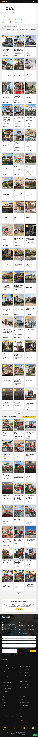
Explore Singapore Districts (23, 705)
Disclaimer (14, 734)
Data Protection (23, 734)
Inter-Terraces (32, 3)
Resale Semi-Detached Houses (7, 686)
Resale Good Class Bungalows (7, 689)
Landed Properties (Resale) (6, 668)
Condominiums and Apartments (7, 670)
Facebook (21, 715)
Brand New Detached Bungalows (24, 674)
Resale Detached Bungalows (6, 688)
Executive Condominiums (23, 684)
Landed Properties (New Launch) (7, 667)
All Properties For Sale (5, 665)
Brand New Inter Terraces (23, 668)
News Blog (3, 699)
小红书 (20, 716)
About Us (3, 710)
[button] (4, 32)
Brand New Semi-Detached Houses (25, 671)
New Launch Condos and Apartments (25, 682)
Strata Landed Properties (23, 687)
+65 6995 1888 (4, 659)
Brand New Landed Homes (12, 3)
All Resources (4, 696)
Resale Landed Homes (20, 3)
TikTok (20, 710)
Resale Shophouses (5, 691)
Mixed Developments (22, 685)
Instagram (21, 713)
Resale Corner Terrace (5, 685)
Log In (20, 721)
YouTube (20, 712)
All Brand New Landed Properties (24, 666)
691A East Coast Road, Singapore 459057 (9, 660)
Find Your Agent (19, 609)
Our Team (3, 712)
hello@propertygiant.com (6, 657)
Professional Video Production (24, 702)
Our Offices (4, 713)
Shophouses (27, 3)
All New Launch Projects (23, 681)
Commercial (4, 673)
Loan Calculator (4, 702)
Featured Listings (4, 3)
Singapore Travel (5, 705)
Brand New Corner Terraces (24, 669)
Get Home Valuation (22, 699)
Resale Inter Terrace (5, 683)
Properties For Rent (5, 676)
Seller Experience (22, 696)
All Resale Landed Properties (6, 682)
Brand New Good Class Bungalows (25, 675)
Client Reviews (4, 715)
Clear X (15, 31)
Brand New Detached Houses (24, 672)
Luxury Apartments (5, 671)
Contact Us (3, 718)
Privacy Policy (18, 734)
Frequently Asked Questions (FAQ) (7, 716)
